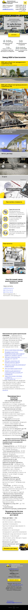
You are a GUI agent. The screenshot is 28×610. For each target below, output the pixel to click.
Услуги (4, 177)
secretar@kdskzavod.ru (17, 585)
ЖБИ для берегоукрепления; (13, 368)
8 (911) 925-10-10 (21, 5)
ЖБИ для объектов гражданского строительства (13, 63)
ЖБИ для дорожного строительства (8, 131)
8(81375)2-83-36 (17, 586)
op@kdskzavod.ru (8, 288)
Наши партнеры (8, 263)
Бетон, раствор (7, 153)
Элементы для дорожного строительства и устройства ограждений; (14, 372)
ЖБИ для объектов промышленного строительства (14, 85)
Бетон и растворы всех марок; (14, 350)
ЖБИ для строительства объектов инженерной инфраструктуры (13, 108)
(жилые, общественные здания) (9, 65)
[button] (14, 202)
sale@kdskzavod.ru (8, 9)
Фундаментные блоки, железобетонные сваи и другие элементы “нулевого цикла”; (14, 353)
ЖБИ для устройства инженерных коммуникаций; (15, 365)
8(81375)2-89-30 (8, 290)
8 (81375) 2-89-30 (21, 7)
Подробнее (23, 65)
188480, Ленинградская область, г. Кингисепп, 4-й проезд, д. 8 (8, 6)
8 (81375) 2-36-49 (21, 9)
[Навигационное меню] (25, 2)
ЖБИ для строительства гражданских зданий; (12, 358)
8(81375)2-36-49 (8, 292)
